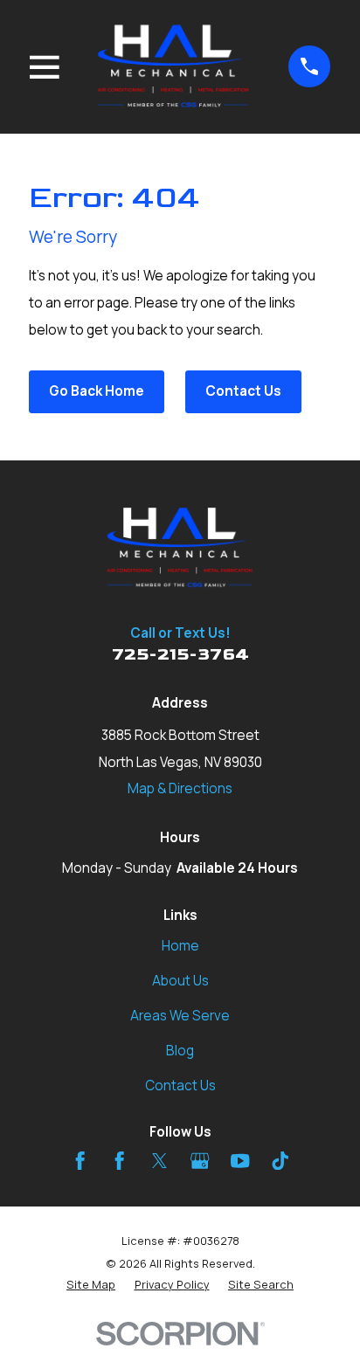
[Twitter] (159, 1160)
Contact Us (243, 391)
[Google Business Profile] (199, 1160)
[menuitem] (90, 1285)
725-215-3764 (180, 655)
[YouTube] (240, 1160)
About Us (180, 980)
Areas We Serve (180, 1015)
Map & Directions (180, 788)
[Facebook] (80, 1160)
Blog (180, 1050)
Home (180, 946)
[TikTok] (280, 1160)
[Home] (173, 66)
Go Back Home (96, 391)
